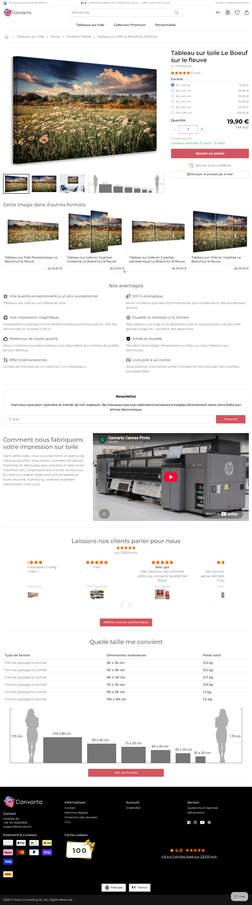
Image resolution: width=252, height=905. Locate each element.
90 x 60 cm (183, 107)
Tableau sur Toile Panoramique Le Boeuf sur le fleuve (31, 259)
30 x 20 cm (183, 85)
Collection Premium (130, 25)
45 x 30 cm (183, 90)
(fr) (218, 12)
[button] (16, 184)
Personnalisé (165, 25)
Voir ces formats (126, 772)
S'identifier (133, 808)
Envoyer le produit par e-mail (212, 174)
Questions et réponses (202, 808)
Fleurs (55, 36)
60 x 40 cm (183, 96)
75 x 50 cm (183, 101)
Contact (70, 808)
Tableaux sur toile (90, 25)
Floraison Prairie (78, 36)
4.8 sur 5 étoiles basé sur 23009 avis (189, 856)
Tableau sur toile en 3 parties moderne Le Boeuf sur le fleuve (91, 259)
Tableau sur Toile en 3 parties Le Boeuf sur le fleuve (216, 259)
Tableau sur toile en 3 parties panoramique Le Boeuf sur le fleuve (157, 259)
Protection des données (81, 817)
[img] (126, 547)
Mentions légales (76, 812)
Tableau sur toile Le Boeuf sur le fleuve (127, 36)
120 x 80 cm (184, 112)
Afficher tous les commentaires (126, 622)
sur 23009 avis (126, 552)
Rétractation (196, 812)
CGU (68, 822)
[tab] (124, 272)
